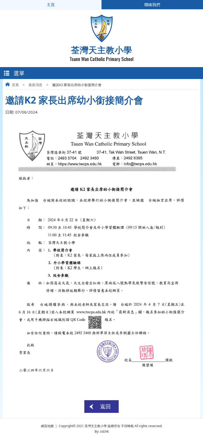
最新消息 (35, 84)
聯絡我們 (152, 4)
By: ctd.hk (102, 431)
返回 (105, 406)
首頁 (15, 84)
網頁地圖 (47, 426)
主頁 (51, 4)
